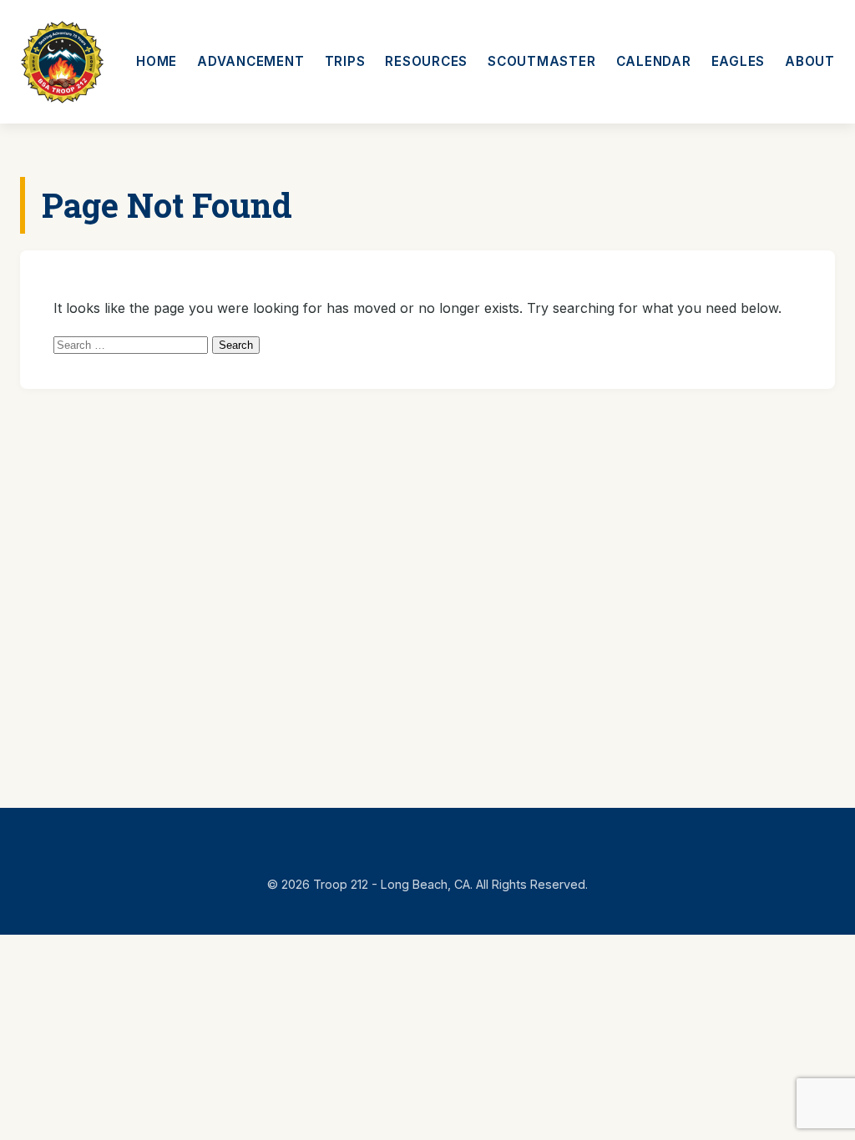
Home (156, 61)
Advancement (250, 61)
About (810, 61)
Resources (426, 61)
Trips (345, 61)
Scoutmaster (541, 61)
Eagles (738, 61)
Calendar (653, 61)
